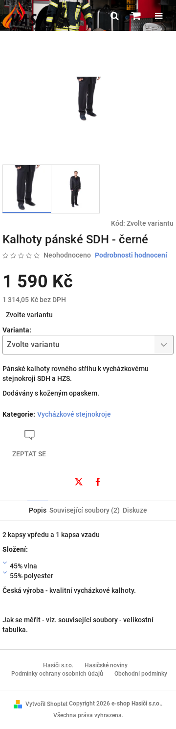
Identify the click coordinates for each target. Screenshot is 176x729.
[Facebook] (98, 482)
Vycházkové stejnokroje (74, 414)
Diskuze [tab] (135, 510)
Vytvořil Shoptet (46, 704)
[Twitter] (79, 482)
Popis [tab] (37, 510)
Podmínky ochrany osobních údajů (57, 673)
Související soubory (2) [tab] (84, 510)
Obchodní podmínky (140, 673)
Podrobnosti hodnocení (131, 255)
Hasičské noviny (106, 665)
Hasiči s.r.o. (58, 665)
